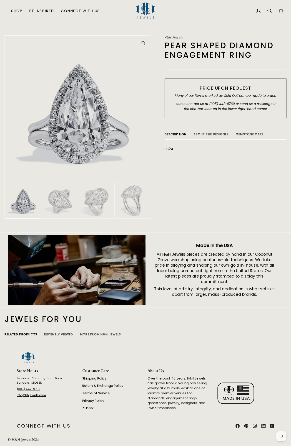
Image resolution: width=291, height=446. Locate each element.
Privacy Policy (93, 400)
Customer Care (95, 370)
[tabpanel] (225, 149)
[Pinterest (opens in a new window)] (246, 426)
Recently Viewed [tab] (58, 334)
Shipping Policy (94, 378)
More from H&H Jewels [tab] (100, 334)
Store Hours (27, 370)
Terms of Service (96, 393)
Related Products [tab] (21, 334)
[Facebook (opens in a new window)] (238, 426)
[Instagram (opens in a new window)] (255, 426)
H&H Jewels (174, 37)
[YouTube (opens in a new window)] (272, 426)
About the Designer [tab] (211, 134)
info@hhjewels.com (31, 395)
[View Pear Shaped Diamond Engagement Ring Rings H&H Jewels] (23, 200)
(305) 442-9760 (28, 389)
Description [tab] (176, 134)
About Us (156, 370)
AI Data (88, 408)
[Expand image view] (143, 43)
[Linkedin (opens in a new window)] (263, 426)
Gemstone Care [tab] (250, 134)
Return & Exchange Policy (102, 385)
